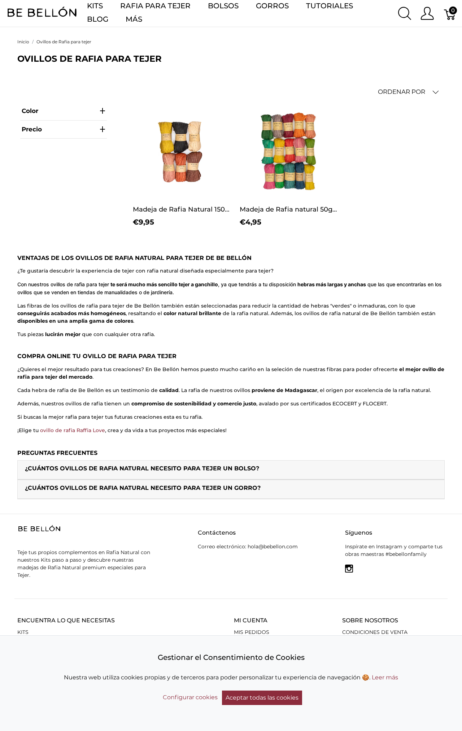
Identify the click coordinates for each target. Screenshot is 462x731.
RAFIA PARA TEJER (155, 5)
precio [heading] (32, 129)
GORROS (272, 5)
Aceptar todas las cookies (262, 697)
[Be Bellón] (42, 12)
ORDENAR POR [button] (402, 91)
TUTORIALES (329, 5)
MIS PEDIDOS (251, 632)
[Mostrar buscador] (404, 13)
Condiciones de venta (374, 632)
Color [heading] (30, 110)
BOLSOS (223, 5)
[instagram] (349, 571)
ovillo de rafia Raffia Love (72, 430)
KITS (95, 5)
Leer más (385, 677)
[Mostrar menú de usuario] (427, 13)
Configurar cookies (190, 697)
